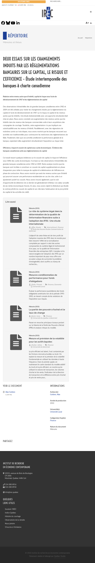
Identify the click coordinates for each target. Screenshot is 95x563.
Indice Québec (10, 513)
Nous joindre (10, 524)
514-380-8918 (10, 487)
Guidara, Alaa (55, 394)
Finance (53, 421)
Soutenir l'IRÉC (10, 509)
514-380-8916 (10, 484)
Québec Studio (59, 556)
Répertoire (88, 38)
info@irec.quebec (11, 492)
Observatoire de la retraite (15, 520)
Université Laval (56, 412)
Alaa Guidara (10, 392)
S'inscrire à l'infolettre (13, 527)
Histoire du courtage (13, 516)
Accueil (80, 38)
